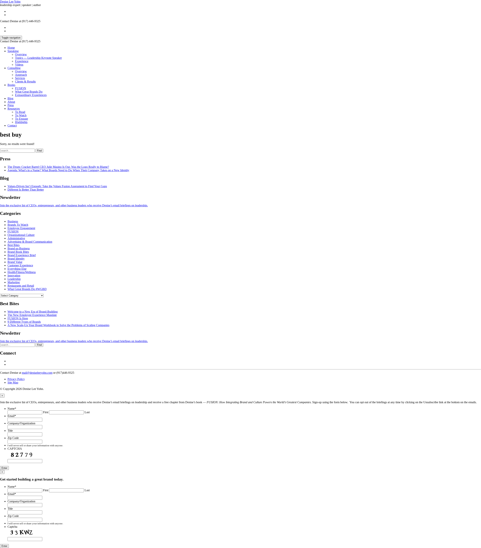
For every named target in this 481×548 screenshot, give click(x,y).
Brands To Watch (18, 224)
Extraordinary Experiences (31, 95)
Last (87, 412)
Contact (12, 125)
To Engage (21, 118)
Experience (21, 61)
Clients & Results (25, 81)
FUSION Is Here (18, 318)
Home (11, 47)
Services (20, 78)
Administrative (16, 238)
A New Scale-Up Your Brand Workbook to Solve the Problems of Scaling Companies (58, 325)
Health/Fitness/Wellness (22, 272)
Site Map (13, 382)
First (45, 412)
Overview (21, 54)
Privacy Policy (16, 379)
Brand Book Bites (18, 251)
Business (13, 221)
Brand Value (15, 262)
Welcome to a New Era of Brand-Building (33, 311)
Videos (19, 64)
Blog (10, 98)
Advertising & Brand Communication (30, 241)
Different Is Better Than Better (26, 189)
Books (11, 84)
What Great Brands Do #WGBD (27, 289)
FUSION (20, 88)
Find (39, 150)
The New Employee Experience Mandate (32, 315)
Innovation (14, 275)
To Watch (20, 115)
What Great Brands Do (28, 91)
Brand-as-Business (19, 248)
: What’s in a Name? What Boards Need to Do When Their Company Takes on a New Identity (68, 170)
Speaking (13, 51)
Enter (4, 468)
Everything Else (17, 268)
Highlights (21, 122)
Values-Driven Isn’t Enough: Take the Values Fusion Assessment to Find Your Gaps (57, 186)
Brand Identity (16, 258)
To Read (20, 112)
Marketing (14, 282)
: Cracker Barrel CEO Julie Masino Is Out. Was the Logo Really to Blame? (58, 166)
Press (11, 105)
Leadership (14, 278)
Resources (14, 108)
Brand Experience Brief (22, 255)
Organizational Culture (21, 234)
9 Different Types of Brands (24, 321)
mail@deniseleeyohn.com (37, 372)
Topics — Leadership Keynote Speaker (38, 57)
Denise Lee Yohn (10, 1)
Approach (21, 74)
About (11, 101)
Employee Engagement (21, 228)
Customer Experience (20, 265)
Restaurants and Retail (21, 285)
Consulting (14, 68)
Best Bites (14, 245)
